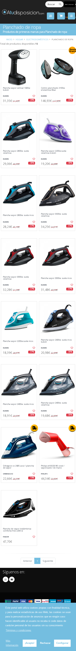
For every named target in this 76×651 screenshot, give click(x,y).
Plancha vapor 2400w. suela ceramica (54, 404)
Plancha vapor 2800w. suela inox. (18, 215)
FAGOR (6, 537)
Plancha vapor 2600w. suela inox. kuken (56, 341)
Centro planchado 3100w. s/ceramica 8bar (53, 89)
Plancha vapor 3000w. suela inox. (56, 278)
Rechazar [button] (45, 643)
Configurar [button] (62, 643)
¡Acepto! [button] (29, 643)
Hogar (19, 39)
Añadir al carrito (20, 108)
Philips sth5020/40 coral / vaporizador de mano (52, 467)
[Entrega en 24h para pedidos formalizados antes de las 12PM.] (34, 428)
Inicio (9, 39)
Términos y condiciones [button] (18, 630)
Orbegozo (8, 474)
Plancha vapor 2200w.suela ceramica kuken (53, 152)
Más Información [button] (12, 643)
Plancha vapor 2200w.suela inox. (18, 341)
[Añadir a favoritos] (33, 96)
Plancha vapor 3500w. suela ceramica (54, 215)
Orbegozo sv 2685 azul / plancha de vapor (18, 467)
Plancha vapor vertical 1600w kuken (16, 89)
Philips (44, 474)
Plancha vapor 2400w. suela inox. (18, 404)
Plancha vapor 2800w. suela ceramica (16, 152)
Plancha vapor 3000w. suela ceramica (16, 278)
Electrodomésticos (37, 39)
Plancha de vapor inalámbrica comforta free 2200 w (17, 530)
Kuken (6, 96)
